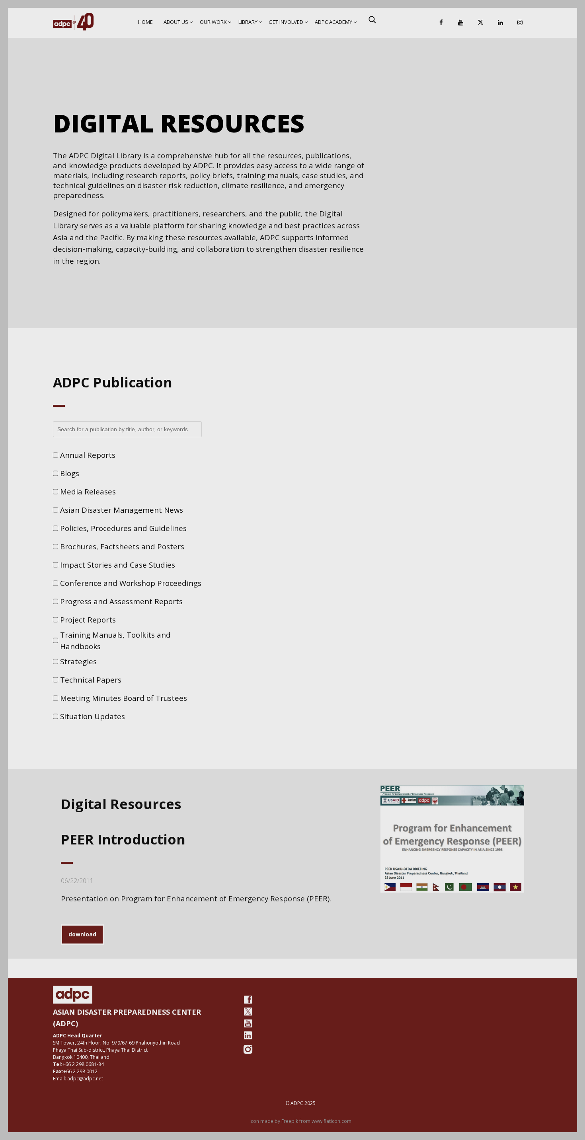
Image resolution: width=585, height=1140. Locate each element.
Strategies (78, 661)
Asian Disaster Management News (121, 510)
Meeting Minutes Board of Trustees (123, 698)
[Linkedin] (500, 23)
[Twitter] (248, 1011)
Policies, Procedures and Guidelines (123, 528)
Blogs (69, 473)
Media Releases (88, 491)
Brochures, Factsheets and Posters (122, 546)
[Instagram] (520, 23)
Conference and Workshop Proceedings (130, 583)
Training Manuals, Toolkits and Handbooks (115, 641)
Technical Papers (90, 680)
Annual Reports (87, 455)
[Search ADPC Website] (372, 19)
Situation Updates (92, 716)
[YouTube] (460, 23)
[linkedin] (248, 1035)
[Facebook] (441, 23)
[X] (480, 23)
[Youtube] (248, 1023)
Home (145, 21)
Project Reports (88, 619)
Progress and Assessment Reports (121, 601)
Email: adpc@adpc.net (78, 1078)
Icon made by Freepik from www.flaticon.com (300, 1121)
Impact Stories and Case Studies (117, 565)
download (82, 934)
